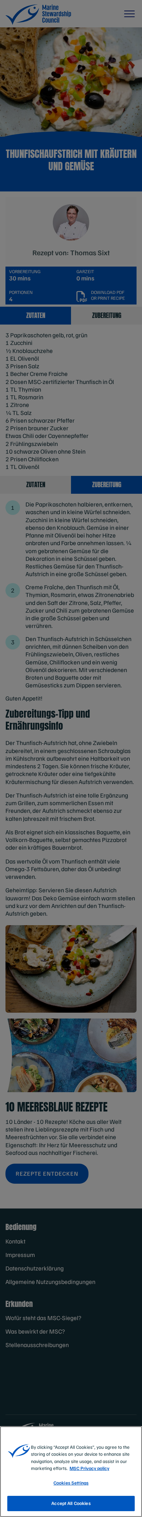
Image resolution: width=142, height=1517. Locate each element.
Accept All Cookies (70, 1503)
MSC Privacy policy (89, 1468)
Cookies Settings (71, 1483)
